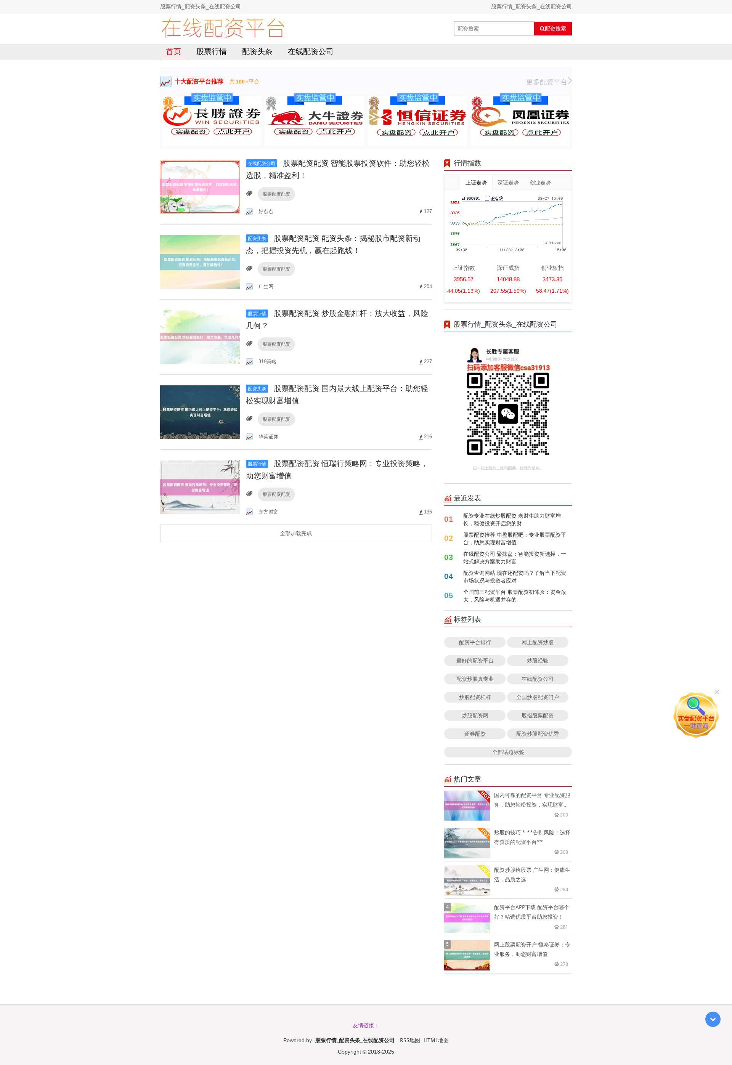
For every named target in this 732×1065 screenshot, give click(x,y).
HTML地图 (436, 1040)
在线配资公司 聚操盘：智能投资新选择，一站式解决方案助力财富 (514, 557)
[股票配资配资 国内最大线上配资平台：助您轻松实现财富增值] (200, 411)
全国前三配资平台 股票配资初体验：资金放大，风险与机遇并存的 (514, 595)
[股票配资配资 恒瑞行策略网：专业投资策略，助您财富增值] (200, 486)
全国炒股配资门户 (537, 697)
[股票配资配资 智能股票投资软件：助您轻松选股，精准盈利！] (200, 186)
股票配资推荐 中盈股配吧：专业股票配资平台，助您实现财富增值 (514, 538)
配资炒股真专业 (475, 678)
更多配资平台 (546, 81)
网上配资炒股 (538, 642)
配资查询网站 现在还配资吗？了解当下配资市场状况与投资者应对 (514, 576)
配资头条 (257, 51)
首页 (173, 51)
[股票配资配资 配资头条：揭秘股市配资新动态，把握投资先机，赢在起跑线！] (200, 261)
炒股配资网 (475, 715)
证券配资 (475, 733)
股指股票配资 (538, 715)
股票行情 (211, 51)
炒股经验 (537, 660)
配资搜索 (555, 29)
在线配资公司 (311, 51)
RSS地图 (410, 1040)
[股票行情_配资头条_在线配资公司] (223, 28)
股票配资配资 (276, 194)
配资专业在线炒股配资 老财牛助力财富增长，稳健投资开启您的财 (512, 519)
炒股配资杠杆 (475, 697)
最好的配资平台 (475, 660)
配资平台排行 (475, 642)
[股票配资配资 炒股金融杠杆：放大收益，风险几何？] (200, 336)
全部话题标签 (508, 751)
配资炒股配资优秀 (537, 733)
